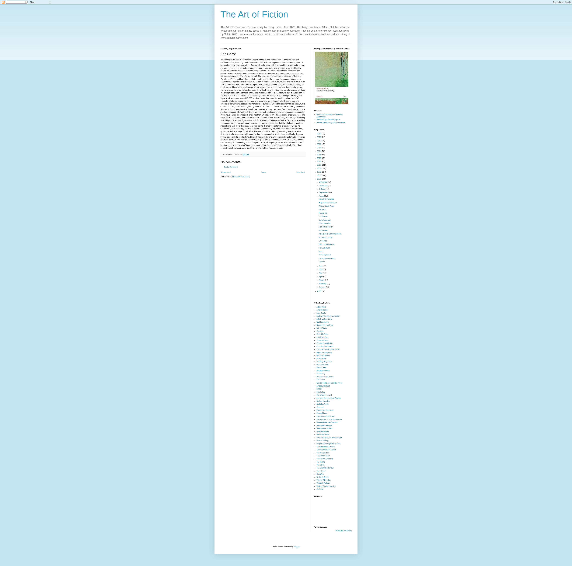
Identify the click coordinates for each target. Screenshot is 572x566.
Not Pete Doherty (326, 227)
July (321, 266)
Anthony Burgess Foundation (328, 316)
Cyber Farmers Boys (327, 258)
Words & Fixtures (323, 483)
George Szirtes (323, 365)
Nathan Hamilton (323, 401)
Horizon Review (323, 371)
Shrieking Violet (323, 434)
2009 (319, 169)
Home (263, 172)
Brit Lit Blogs (322, 328)
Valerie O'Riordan (324, 480)
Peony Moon (322, 413)
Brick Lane (323, 230)
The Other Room (323, 456)
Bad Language (323, 322)
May (321, 273)
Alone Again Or (325, 255)
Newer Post (226, 172)
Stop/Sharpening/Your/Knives (328, 444)
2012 (319, 158)
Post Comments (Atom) (240, 177)
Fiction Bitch (321, 358)
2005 (319, 291)
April (321, 277)
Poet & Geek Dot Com (325, 416)
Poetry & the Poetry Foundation (329, 419)
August (322, 196)
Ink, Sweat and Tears (325, 377)
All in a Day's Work (326, 206)
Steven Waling (322, 441)
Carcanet (320, 331)
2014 (319, 151)
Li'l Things (323, 241)
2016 (319, 144)
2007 (319, 176)
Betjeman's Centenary (328, 203)
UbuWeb (320, 474)
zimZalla (320, 489)
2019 (319, 134)
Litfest (319, 389)
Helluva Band (324, 248)
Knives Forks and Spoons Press (329, 383)
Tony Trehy (321, 471)
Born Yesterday (325, 220)
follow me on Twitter (344, 531)
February (323, 284)
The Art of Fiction (254, 14)
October (322, 189)
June (321, 270)
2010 (319, 165)
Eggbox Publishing (324, 352)
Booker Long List (325, 237)
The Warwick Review (325, 468)
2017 (319, 141)
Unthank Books (323, 477)
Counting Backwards (325, 346)
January (322, 287)
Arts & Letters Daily (324, 319)
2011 (319, 162)
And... (321, 251)
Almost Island (322, 310)
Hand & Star (321, 368)
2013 (319, 155)
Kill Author (321, 380)
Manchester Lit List (324, 395)
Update (322, 262)
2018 (319, 137)
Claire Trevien (322, 337)
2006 (319, 179)
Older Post (300, 172)
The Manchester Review (326, 450)
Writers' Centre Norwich (326, 486)
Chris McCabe (322, 334)
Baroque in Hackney (325, 325)
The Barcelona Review (326, 447)
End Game (323, 216)
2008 (319, 172)
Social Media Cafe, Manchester (329, 438)
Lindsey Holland (323, 386)
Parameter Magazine (325, 410)
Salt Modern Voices (324, 428)
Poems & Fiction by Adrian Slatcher (331, 123)
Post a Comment (231, 167)
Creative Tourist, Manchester (328, 349)
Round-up (323, 213)
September (323, 192)
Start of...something (326, 244)
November (323, 186)
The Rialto (321, 462)
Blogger (297, 547)
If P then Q (321, 374)
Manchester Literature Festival (329, 398)
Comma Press (322, 340)
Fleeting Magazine (324, 362)
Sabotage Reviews (324, 425)
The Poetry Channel (325, 459)
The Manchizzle (323, 453)
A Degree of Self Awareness (330, 234)
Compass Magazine (325, 343)
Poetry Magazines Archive (327, 422)
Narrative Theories (326, 199)
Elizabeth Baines (323, 355)
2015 (319, 148)
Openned (320, 407)
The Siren (320, 465)
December (323, 182)
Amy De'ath (321, 313)
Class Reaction (325, 223)
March (322, 280)
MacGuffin (321, 392)
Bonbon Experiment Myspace (328, 120)
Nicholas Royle (323, 404)
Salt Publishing (323, 431)
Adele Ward (321, 307)
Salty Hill (322, 209)
